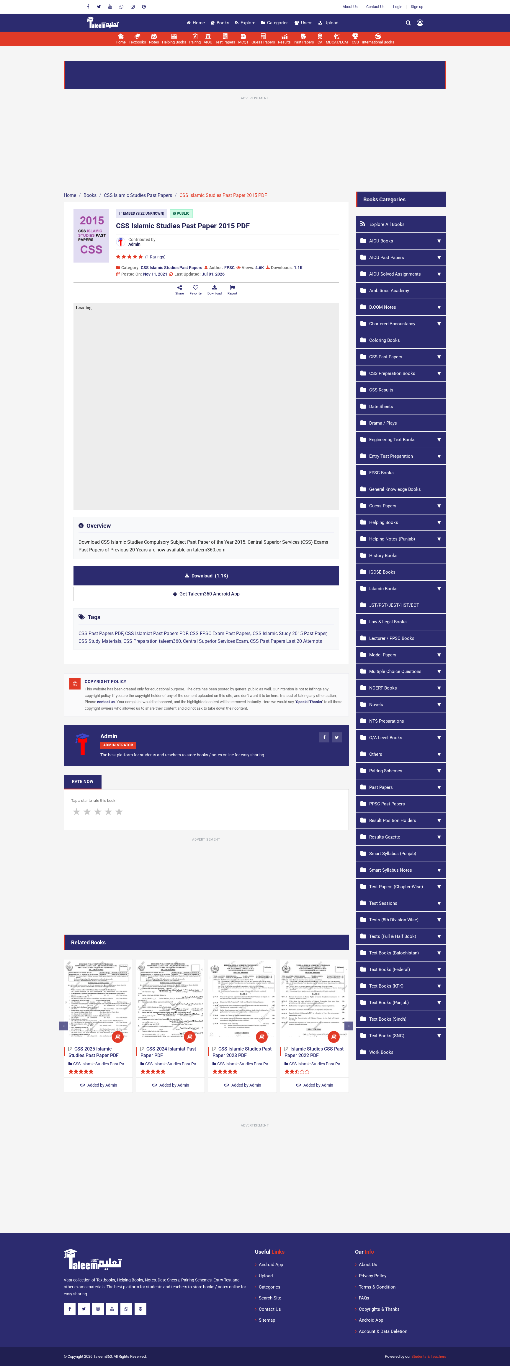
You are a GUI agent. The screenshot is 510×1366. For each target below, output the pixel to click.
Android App (271, 1264)
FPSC (229, 267)
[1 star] (76, 812)
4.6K (259, 267)
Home (199, 22)
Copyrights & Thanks (379, 1309)
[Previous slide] (63, 1026)
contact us (106, 702)
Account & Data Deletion (383, 1331)
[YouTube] (110, 6)
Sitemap (267, 1320)
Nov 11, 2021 (155, 274)
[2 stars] (87, 812)
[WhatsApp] (121, 6)
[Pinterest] (144, 6)
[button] (195, 290)
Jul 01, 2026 (213, 274)
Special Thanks (309, 702)
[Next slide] (348, 1026)
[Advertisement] (255, 143)
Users (307, 22)
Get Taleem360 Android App (209, 594)
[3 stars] (97, 812)
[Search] (408, 22)
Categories (278, 22)
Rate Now (82, 781)
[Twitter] (99, 6)
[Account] (420, 23)
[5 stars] (119, 812)
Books (223, 22)
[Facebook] (88, 6)
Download (210, 576)
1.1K (298, 267)
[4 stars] (108, 812)
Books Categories (384, 199)
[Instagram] (133, 6)
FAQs (364, 1298)
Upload (331, 22)
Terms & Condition (377, 1287)
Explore (248, 22)
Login (397, 6)
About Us (350, 6)
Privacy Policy (372, 1275)
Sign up (417, 6)
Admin (134, 244)
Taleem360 (102, 1356)
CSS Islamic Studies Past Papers (171, 267)
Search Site (270, 1298)
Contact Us (375, 6)
